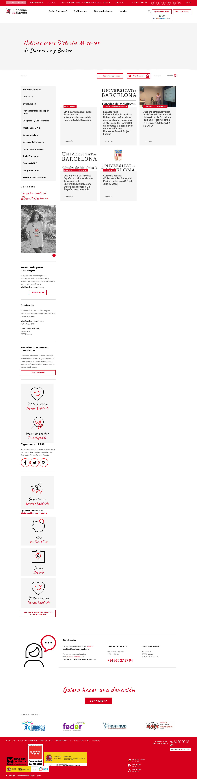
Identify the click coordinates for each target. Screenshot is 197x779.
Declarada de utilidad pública (160, 742)
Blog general (70, 106)
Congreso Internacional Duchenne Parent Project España (85, 3)
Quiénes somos (36, 3)
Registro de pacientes (16, 3)
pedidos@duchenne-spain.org (76, 649)
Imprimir (170, 75)
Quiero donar (161, 11)
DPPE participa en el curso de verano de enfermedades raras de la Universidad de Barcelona (78, 116)
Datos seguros (61, 741)
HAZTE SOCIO (182, 11)
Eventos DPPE (30, 163)
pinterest (179, 3)
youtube (169, 3)
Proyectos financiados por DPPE (36, 112)
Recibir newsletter (180, 749)
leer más (69, 141)
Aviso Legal (11, 741)
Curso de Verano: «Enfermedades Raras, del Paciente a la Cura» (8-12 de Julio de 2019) (118, 179)
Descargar (38, 292)
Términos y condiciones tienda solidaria (35, 741)
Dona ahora (98, 701)
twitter (153, 3)
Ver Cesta (136, 76)
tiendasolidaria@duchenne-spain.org (79, 659)
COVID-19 (28, 96)
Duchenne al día (30, 135)
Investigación (29, 103)
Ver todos (54, 255)
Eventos (51, 3)
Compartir (157, 76)
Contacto (119, 3)
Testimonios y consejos (34, 177)
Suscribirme (38, 372)
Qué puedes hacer (103, 11)
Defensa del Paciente (33, 142)
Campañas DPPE (31, 170)
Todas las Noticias (32, 89)
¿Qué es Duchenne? (57, 11)
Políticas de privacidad (79, 741)
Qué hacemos (80, 11)
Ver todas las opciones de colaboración (38, 613)
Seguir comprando (111, 76)
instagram (163, 3)
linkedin (174, 3)
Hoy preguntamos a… (33, 149)
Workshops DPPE (31, 127)
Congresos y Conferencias (115, 106)
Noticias (123, 11)
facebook (158, 3)
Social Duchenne (31, 156)
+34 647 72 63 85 (139, 2)
